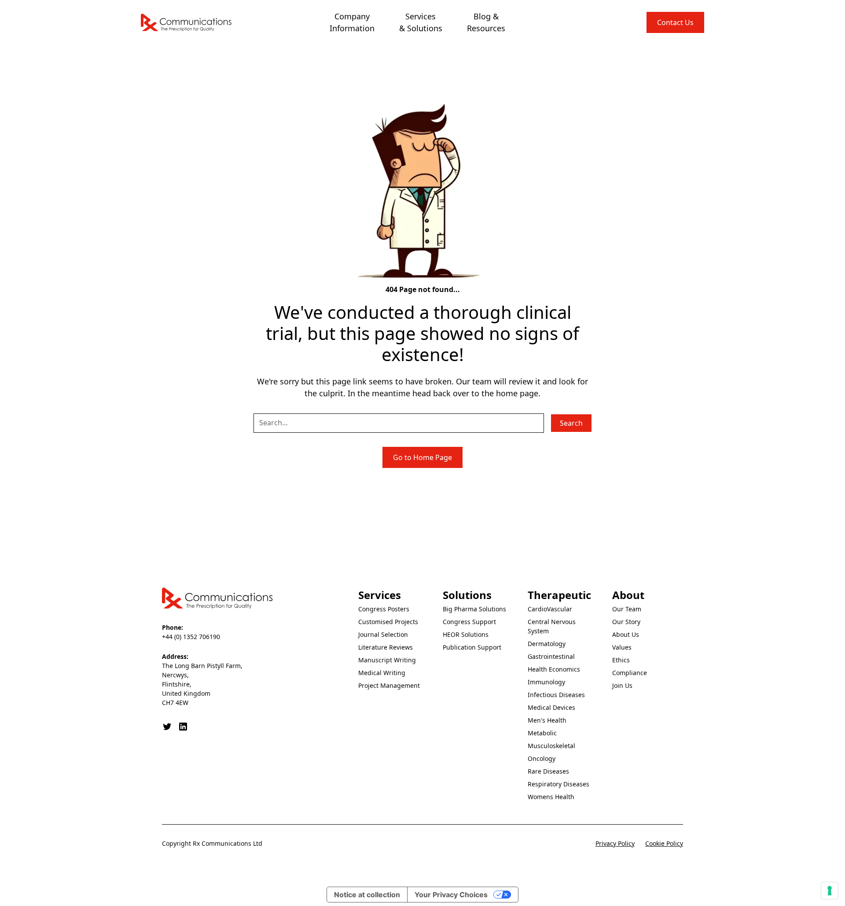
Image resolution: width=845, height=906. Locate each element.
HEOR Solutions (466, 634)
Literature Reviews (385, 647)
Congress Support (469, 621)
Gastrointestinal (551, 656)
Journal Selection (383, 634)
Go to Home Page (422, 457)
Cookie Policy (664, 843)
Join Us (622, 685)
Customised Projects (388, 621)
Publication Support (472, 647)
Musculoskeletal (551, 746)
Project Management (389, 685)
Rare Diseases (548, 771)
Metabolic (542, 733)
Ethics (621, 660)
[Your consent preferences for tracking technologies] (829, 890)
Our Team (626, 609)
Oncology (541, 758)
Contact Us (675, 22)
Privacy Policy (615, 843)
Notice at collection (367, 894)
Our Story (626, 621)
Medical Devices (551, 707)
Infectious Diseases (556, 694)
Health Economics (554, 669)
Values (622, 647)
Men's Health (547, 720)
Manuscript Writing (387, 660)
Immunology (546, 682)
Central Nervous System (552, 626)
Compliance (629, 673)
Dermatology (547, 643)
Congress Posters (383, 609)
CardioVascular (550, 609)
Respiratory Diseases (558, 784)
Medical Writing (381, 673)
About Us (625, 634)
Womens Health (551, 797)
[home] (186, 22)
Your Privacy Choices (451, 894)
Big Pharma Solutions (474, 609)
